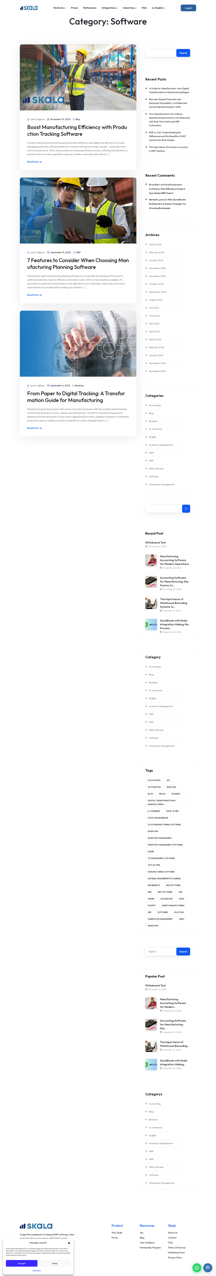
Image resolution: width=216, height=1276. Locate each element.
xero (181, 919)
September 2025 (158, 291)
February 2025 (156, 347)
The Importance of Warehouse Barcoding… (174, 1044)
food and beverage (158, 818)
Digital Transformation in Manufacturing (161, 802)
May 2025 (154, 323)
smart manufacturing (173, 905)
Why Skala (117, 1232)
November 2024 (157, 371)
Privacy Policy (175, 1257)
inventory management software (165, 845)
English (152, 436)
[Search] (186, 509)
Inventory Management (161, 444)
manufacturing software (161, 872)
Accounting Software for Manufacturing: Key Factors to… (174, 581)
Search (183, 52)
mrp (150, 892)
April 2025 (154, 331)
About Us (173, 1232)
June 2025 (154, 315)
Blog (78, 119)
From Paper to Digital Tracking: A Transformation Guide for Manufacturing (76, 396)
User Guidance (147, 1242)
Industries (128, 7)
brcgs (162, 794)
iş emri (151, 851)
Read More (33, 161)
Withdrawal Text (155, 542)
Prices (74, 7)
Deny (54, 1263)
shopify (152, 905)
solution (179, 912)
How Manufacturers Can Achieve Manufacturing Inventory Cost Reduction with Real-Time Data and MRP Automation (169, 119)
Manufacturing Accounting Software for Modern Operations (174, 560)
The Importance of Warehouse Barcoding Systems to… (173, 602)
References (89, 7)
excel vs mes (172, 811)
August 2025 (155, 299)
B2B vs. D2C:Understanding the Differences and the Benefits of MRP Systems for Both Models (167, 136)
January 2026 (156, 260)
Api (141, 1232)
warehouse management (160, 919)
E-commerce (155, 429)
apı (168, 780)
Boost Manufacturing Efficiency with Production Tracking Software (77, 130)
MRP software (156, 468)
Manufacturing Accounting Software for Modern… (173, 1003)
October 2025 (156, 284)
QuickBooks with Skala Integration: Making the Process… (174, 624)
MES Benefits (154, 885)
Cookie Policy (36, 1270)
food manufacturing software (164, 824)
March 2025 (155, 339)
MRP (78, 252)
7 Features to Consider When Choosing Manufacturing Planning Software (78, 263)
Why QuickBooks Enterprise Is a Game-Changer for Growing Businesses (167, 204)
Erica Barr (154, 184)
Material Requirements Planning (164, 878)
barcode (171, 787)
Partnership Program (150, 1247)
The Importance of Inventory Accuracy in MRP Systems (168, 149)
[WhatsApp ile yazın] (197, 1267)
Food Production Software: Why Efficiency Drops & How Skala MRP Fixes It (167, 189)
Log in (188, 7)
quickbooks (166, 899)
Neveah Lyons (156, 199)
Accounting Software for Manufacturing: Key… (173, 1024)
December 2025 (157, 268)
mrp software (165, 892)
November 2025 (157, 276)
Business (79, 385)
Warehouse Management (162, 484)
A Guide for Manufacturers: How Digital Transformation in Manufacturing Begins (169, 90)
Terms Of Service (177, 1247)
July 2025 (154, 307)
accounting (154, 780)
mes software (173, 885)
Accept (21, 1263)
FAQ (144, 7)
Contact (172, 1237)
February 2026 (156, 252)
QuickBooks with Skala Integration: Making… (173, 1062)
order (151, 899)
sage (181, 899)
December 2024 (157, 363)
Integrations (109, 7)
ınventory (153, 926)
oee (180, 892)
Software (154, 476)
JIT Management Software (161, 858)
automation (154, 787)
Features (58, 7)
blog (150, 794)
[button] (69, 1242)
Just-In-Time (154, 865)
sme (149, 912)
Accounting (155, 405)
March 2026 (155, 244)
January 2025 (156, 355)
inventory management (160, 838)
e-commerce (154, 811)
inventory (153, 831)
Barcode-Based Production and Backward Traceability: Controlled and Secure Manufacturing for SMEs (168, 103)
